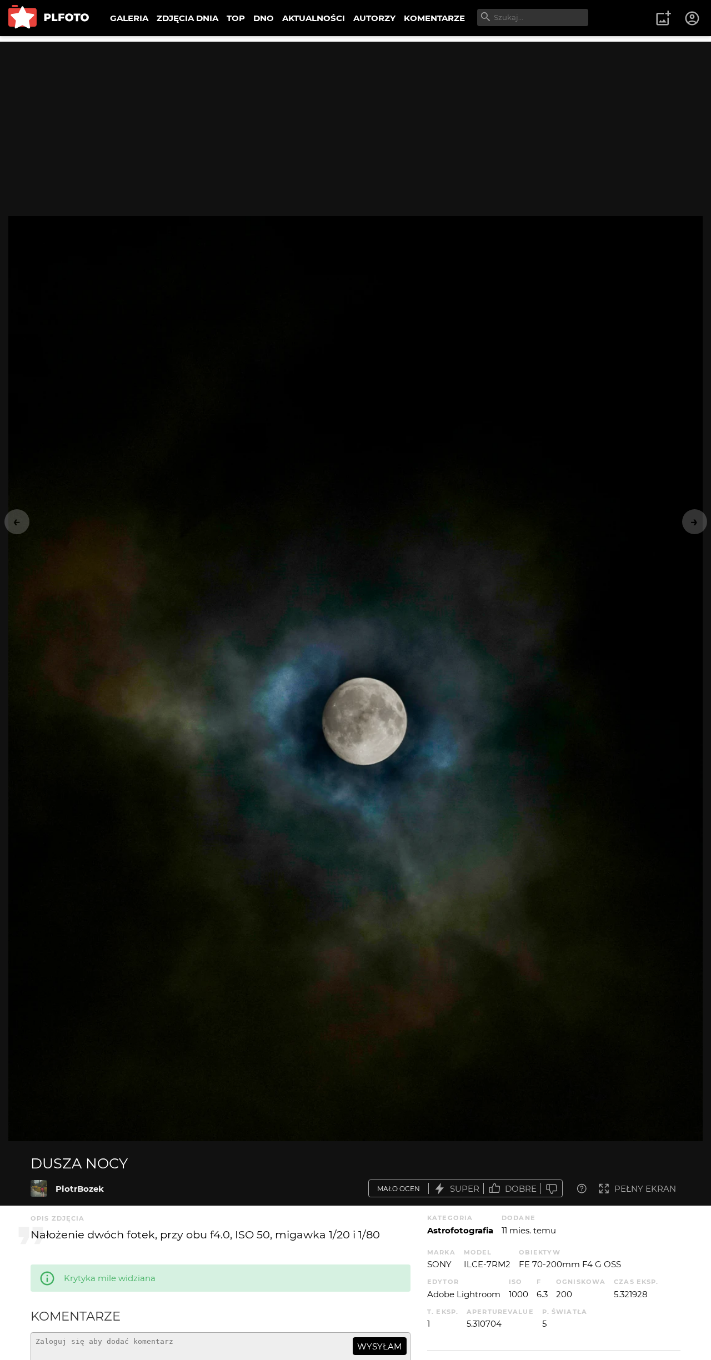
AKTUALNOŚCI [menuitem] (313, 18)
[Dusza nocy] (39, 1188)
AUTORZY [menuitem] (374, 18)
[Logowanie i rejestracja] (692, 18)
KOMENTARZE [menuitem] (434, 18)
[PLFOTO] (48, 18)
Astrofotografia (460, 1230)
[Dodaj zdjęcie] (663, 18)
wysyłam (379, 1346)
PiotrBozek (80, 1188)
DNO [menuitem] (263, 18)
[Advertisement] (355, 119)
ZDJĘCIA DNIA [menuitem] (187, 18)
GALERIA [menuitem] (129, 18)
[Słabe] (551, 1188)
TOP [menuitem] (236, 18)
